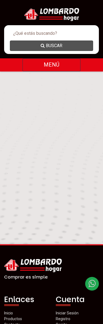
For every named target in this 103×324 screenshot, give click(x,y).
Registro (63, 319)
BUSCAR (53, 45)
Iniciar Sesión (67, 313)
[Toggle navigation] (51, 64)
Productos (13, 319)
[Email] (92, 284)
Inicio (8, 313)
